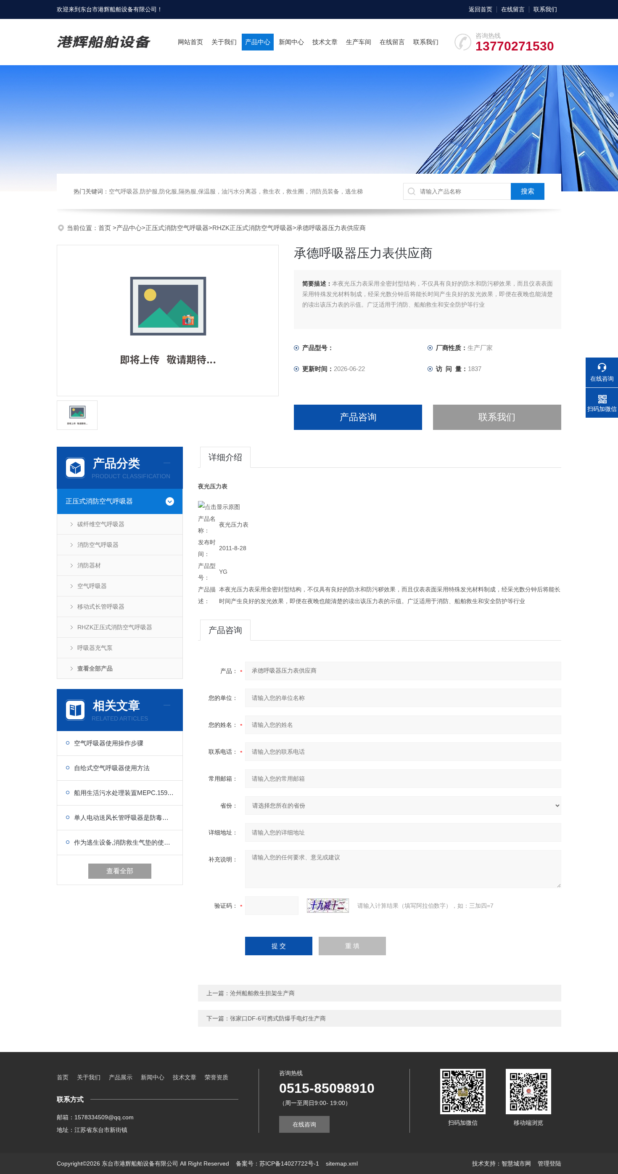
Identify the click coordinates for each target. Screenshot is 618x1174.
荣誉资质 (216, 1077)
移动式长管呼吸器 (100, 606)
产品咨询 (358, 417)
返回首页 (480, 9)
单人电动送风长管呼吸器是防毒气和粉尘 (124, 817)
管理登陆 (549, 1163)
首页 (105, 227)
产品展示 (120, 1077)
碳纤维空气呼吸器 (100, 524)
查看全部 (119, 871)
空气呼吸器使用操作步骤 (108, 743)
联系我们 (545, 9)
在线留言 (513, 9)
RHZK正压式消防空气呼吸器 (252, 227)
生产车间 (358, 41)
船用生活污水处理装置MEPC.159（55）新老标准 (124, 792)
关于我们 (224, 41)
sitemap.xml (342, 1163)
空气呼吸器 (92, 586)
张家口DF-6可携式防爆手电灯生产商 (278, 1018)
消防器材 (89, 565)
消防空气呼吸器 (98, 544)
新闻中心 (291, 41)
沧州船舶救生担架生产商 (262, 993)
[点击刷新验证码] (328, 905)
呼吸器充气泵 (95, 647)
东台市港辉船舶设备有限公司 (118, 9)
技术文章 (325, 41)
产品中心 (257, 41)
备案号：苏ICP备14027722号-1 (277, 1163)
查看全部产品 (95, 668)
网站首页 (190, 41)
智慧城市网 (516, 1163)
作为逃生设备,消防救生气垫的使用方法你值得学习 (124, 842)
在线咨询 (304, 1124)
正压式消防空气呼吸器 (177, 227)
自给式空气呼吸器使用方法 (112, 767)
